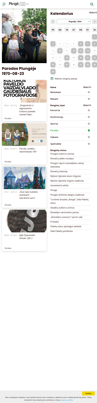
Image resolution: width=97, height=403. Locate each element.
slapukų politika (67, 400)
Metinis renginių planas (66, 78)
